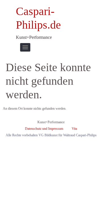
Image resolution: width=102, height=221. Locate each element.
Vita (74, 129)
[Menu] (25, 47)
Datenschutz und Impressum (44, 129)
